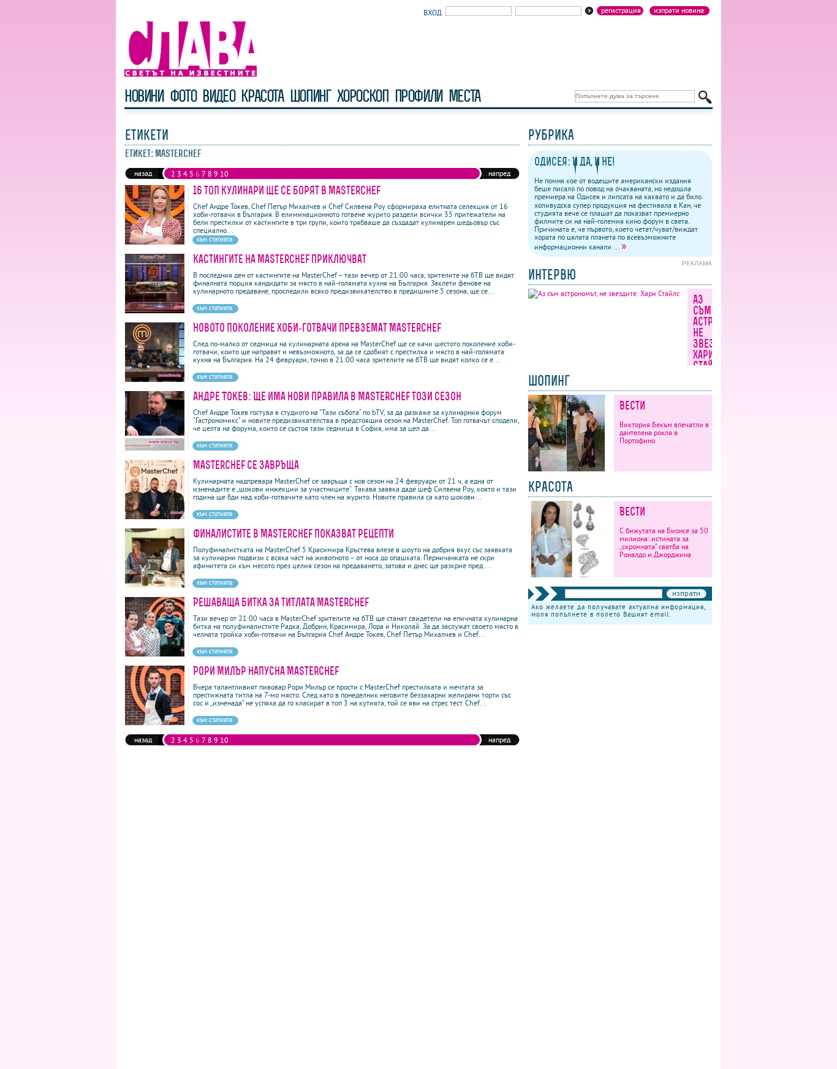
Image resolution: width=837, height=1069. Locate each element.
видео (218, 96)
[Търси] (705, 97)
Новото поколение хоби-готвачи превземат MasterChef (317, 328)
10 (224, 173)
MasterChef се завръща (246, 465)
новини (144, 96)
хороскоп (362, 96)
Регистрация (621, 10)
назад (143, 173)
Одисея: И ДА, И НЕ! (574, 161)
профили (418, 96)
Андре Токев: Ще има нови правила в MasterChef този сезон (327, 396)
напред (499, 173)
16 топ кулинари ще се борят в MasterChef (287, 190)
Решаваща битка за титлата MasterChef (281, 602)
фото (183, 96)
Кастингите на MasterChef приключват (279, 259)
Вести (632, 405)
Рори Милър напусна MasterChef (266, 671)
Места (464, 96)
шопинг (310, 96)
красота (262, 96)
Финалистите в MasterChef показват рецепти (293, 534)
